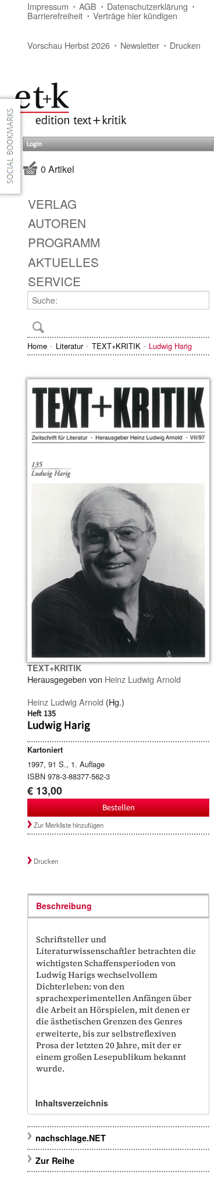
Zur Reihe (54, 1160)
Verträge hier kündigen (135, 15)
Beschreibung (64, 905)
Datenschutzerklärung (147, 6)
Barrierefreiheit (55, 15)
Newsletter (139, 45)
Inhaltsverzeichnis (71, 1103)
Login (34, 144)
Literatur (69, 345)
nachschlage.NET (70, 1138)
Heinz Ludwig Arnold (143, 679)
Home (37, 345)
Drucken (185, 45)
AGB (88, 6)
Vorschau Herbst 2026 (68, 45)
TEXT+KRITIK (116, 345)
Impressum (48, 6)
